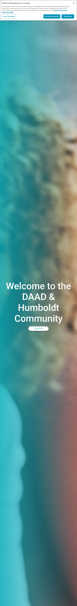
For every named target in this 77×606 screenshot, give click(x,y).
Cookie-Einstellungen (9, 16)
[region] (38, 10)
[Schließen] (74, 3)
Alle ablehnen (68, 16)
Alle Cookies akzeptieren (52, 16)
